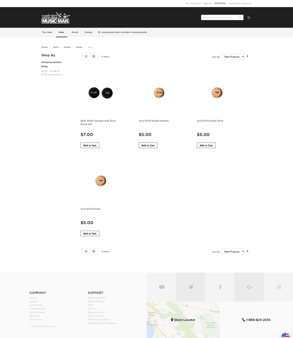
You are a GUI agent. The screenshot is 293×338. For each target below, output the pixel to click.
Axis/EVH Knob (90, 209)
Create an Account (240, 3)
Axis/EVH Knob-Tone (210, 120)
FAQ (90, 305)
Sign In (207, 3)
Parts (56, 47)
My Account (193, 3)
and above (52, 74)
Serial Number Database (102, 323)
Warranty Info (96, 312)
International (37, 312)
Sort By (216, 57)
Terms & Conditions (99, 319)
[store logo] (55, 18)
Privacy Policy (37, 308)
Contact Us (36, 305)
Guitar (79, 47)
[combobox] (222, 17)
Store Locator (96, 315)
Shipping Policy (97, 297)
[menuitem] (46, 32)
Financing (35, 319)
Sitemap (34, 315)
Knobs (67, 47)
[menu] (146, 32)
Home (44, 47)
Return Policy (96, 301)
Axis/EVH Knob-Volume (154, 120)
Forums (92, 308)
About (33, 297)
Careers (33, 301)
